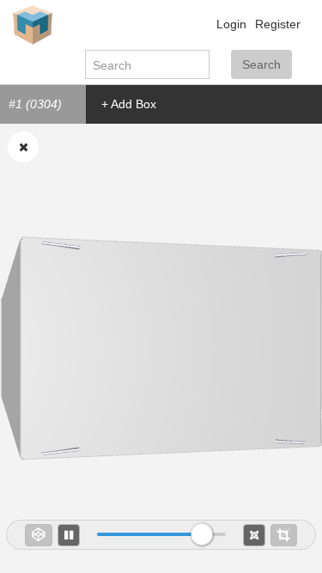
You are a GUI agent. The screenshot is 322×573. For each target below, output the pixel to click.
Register (278, 24)
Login (231, 24)
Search (261, 64)
